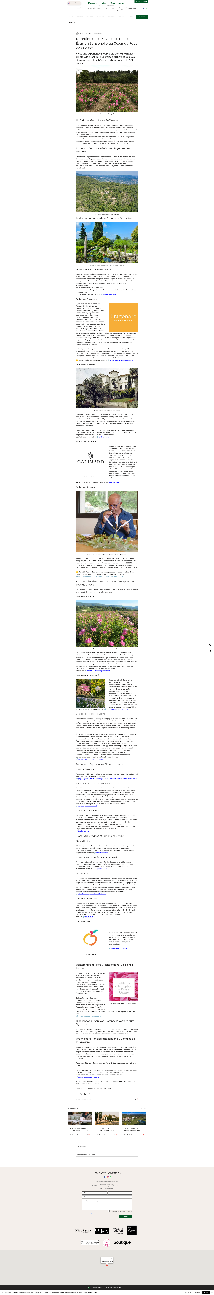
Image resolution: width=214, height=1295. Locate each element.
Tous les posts (72, 22)
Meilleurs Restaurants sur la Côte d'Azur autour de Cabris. (79, 1129)
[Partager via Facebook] (77, 1094)
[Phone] (136, 1)
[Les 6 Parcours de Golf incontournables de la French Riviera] (134, 1118)
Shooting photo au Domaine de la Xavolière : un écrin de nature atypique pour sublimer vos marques (106, 1129)
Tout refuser (197, 1292)
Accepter (206, 1292)
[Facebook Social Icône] (144, 8)
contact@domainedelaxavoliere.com (107, 1181)
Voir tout (143, 1108)
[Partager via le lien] (89, 1094)
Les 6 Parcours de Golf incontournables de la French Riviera (132, 1129)
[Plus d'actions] (137, 34)
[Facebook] (210, 650)
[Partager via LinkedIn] (85, 1094)
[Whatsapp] (146, 8)
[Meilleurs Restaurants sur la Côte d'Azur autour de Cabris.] (80, 1118)
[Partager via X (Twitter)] (81, 1094)
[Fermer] (212, 1292)
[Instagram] (141, 8)
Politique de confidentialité (90, 1292)
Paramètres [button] (188, 1292)
